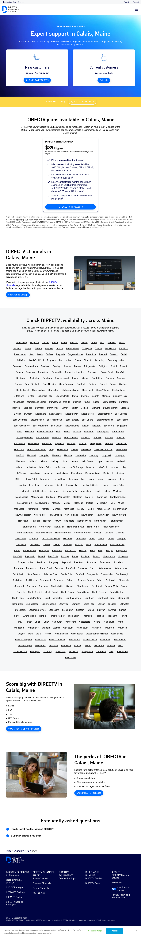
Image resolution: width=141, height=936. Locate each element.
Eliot (19, 431)
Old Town (67, 538)
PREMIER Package (15, 897)
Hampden (44, 455)
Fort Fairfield (42, 437)
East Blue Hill (87, 414)
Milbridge (78, 503)
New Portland (71, 515)
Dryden (17, 414)
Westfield (53, 645)
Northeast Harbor (82, 532)
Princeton (123, 556)
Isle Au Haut (60, 467)
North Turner (93, 526)
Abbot (55, 342)
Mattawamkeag (118, 497)
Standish (76, 604)
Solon (124, 586)
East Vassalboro (22, 425)
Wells (38, 633)
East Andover (55, 414)
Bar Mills (123, 348)
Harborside (81, 455)
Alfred (94, 342)
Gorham (109, 443)
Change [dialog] (21, 2)
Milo (112, 503)
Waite (120, 621)
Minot (121, 503)
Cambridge (97, 378)
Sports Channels (40, 878)
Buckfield (120, 372)
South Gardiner (117, 592)
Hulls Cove (31, 467)
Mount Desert (103, 509)
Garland (82, 443)
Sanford (80, 574)
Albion (84, 342)
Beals (40, 354)
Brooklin (124, 366)
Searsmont (45, 580)
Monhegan (19, 509)
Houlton (109, 461)
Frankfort (85, 437)
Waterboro (96, 627)
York (111, 651)
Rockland (118, 562)
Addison (74, 342)
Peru (100, 550)
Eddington (109, 425)
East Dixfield (121, 414)
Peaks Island (29, 550)
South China (83, 592)
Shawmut (19, 586)
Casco (113, 384)
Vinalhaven (109, 621)
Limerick (22, 485)
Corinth (95, 396)
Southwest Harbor (106, 598)
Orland (101, 538)
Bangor (98, 348)
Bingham (51, 360)
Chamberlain (38, 390)
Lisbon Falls (118, 485)
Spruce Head (32, 604)
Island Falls (45, 467)
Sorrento (21, 592)
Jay (124, 467)
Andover (112, 342)
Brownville (57, 372)
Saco (92, 568)
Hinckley (54, 461)
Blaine (78, 360)
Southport (89, 598)
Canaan (121, 378)
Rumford (70, 568)
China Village (102, 390)
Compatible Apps (67, 878)
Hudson (18, 467)
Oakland (120, 532)
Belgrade (60, 354)
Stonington (67, 610)
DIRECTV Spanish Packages (14, 903)
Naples (45, 342)
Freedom (109, 437)
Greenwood (121, 449)
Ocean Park (20, 538)
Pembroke (57, 550)
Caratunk (81, 384)
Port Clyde (53, 556)
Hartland (32, 461)
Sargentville (106, 574)
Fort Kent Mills (71, 437)
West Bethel (77, 633)
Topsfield (99, 616)
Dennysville (52, 408)
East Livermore (20, 419)
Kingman (34, 342)
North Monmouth (75, 526)
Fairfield (77, 431)
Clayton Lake (118, 390)
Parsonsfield (101, 544)
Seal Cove (17, 580)
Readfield (78, 562)
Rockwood (31, 568)
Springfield (123, 598)
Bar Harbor (110, 348)
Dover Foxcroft (110, 408)
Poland (41, 556)
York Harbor (70, 657)
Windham (99, 645)
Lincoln (59, 485)
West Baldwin (61, 633)
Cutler (87, 402)
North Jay (59, 526)
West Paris (105, 639)
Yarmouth (101, 651)
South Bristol (51, 592)
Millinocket (102, 503)
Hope (99, 461)
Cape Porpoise (66, 384)
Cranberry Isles (120, 396)
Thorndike (87, 616)
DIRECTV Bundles (94, 878)
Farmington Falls (25, 437)
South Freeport (99, 592)
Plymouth (30, 556)
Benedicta (91, 354)
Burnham (47, 378)
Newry (58, 520)
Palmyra (79, 544)
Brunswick (93, 372)
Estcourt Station (45, 431)
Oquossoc (81, 538)
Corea (75, 396)
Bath (31, 354)
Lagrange (44, 479)
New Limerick (55, 515)
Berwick (114, 354)
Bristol (114, 366)
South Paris (18, 598)
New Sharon (87, 515)
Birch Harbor (65, 360)
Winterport (35, 651)
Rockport (18, 568)
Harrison (20, 461)
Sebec (100, 580)
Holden (74, 461)
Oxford (57, 544)
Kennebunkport (92, 473)
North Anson (100, 520)
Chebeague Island (70, 390)
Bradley (56, 366)
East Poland (122, 419)
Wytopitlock (87, 651)
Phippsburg (121, 550)
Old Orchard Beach (51, 538)
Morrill (90, 509)
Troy (20, 621)
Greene (74, 449)
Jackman (114, 467)
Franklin (97, 437)
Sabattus (82, 568)
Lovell (98, 491)
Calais (85, 378)
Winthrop (48, 651)
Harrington (120, 455)
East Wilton (56, 425)
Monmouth (33, 509)
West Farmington (23, 639)
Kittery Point (31, 479)
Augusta (49, 348)
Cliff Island (19, 396)
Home (8, 851)
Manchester (64, 497)
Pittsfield (17, 556)
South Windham (73, 598)
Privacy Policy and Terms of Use (121, 896)
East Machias (37, 419)
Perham (82, 550)
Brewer (77, 366)
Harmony (94, 455)
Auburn (38, 348)
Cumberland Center (36, 402)
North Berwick (116, 520)
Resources (117, 882)
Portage (65, 556)
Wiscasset (61, 651)
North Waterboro (25, 532)
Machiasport (21, 497)
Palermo (67, 544)
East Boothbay (104, 414)
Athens (28, 348)
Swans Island (29, 616)
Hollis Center (87, 461)
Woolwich (73, 651)
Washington (82, 627)
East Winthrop (72, 425)
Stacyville (63, 604)
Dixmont (96, 408)
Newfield (36, 520)
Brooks (19, 372)
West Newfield (90, 639)
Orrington (121, 538)
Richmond (92, 562)
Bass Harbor (20, 354)
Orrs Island (21, 544)
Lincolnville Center (89, 485)
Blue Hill (88, 360)
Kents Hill (108, 473)
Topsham (112, 616)
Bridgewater (90, 366)
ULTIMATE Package (15, 892)
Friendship (47, 443)
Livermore (54, 491)
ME (28, 851)
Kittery (18, 479)
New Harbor (39, 515)
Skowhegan (82, 586)
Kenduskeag (62, 473)
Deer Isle (28, 408)
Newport (47, 520)
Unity (46, 621)
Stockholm (20, 610)
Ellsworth (29, 431)
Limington (48, 485)
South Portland (34, 598)
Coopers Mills (62, 396)
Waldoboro (19, 627)
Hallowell (31, 455)
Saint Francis (33, 574)
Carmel (103, 384)
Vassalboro (84, 621)
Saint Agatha (104, 568)
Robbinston (105, 562)
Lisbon (105, 485)
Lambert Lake (59, 479)
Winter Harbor (20, 651)
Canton (18, 384)
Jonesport (48, 473)
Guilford (20, 455)
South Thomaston (53, 598)
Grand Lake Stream (36, 449)
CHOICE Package (14, 887)
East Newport (72, 419)
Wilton (88, 645)
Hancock (56, 455)
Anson (122, 342)
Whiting (78, 645)
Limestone (34, 485)
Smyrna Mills (111, 586)
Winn (120, 645)
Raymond (66, 562)
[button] (70, 829)
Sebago (70, 580)
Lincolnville (71, 485)
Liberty (122, 479)
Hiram (64, 461)
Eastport (96, 425)
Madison (50, 497)
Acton (64, 342)
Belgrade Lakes (75, 354)
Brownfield (43, 372)
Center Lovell (22, 390)
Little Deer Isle (39, 491)
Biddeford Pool (36, 360)
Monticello (69, 509)
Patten (17, 550)
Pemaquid (44, 550)
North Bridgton (28, 526)
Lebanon (73, 479)
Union (37, 621)
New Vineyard (119, 515)
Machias (117, 491)
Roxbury (59, 568)
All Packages (12, 875)
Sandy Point (67, 574)
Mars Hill (89, 497)
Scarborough (122, 574)
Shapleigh (124, 580)
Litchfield (24, 491)
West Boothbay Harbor (97, 633)
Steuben (112, 604)
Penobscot (70, 550)
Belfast (49, 354)
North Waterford (44, 532)
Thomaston (73, 616)
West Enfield (117, 633)
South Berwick (35, 592)
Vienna (96, 621)
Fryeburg (59, 443)
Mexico (66, 503)
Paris (88, 544)
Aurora (59, 348)
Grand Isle (19, 449)
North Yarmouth (63, 532)
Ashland (17, 348)
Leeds (91, 479)
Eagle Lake (40, 414)
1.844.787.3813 (54, 330)
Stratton (80, 610)
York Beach (122, 651)
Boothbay (100, 360)
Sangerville (92, 574)
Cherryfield (87, 390)
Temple (42, 616)
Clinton (31, 396)
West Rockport (25, 645)
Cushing (77, 402)
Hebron (43, 461)
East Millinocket (54, 419)
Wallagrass (33, 627)
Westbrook (40, 645)
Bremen (67, 366)
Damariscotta (109, 402)
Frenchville (33, 443)
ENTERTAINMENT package (14, 881)
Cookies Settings (95, 931)
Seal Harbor (31, 580)
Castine (123, 384)
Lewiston (111, 479)
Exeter (67, 431)
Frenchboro (19, 443)
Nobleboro (69, 520)
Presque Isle (109, 556)
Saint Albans (120, 568)
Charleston (53, 390)
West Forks (40, 639)
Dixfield (84, 408)
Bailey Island (72, 348)
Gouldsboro (121, 443)
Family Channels (40, 888)
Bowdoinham (31, 366)
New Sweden (103, 515)
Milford (89, 503)
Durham (28, 414)
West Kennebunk (57, 639)
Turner (28, 621)
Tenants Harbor (56, 616)
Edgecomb (122, 425)
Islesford (102, 467)
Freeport (121, 437)
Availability (19, 851)
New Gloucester (23, 515)
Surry (16, 616)
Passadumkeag (117, 544)
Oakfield (109, 532)
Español (136, 2)
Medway (56, 503)
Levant (100, 479)
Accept (114, 931)
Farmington (118, 431)
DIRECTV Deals (92, 883)
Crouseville (18, 402)
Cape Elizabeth (32, 384)
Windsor (111, 645)
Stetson (101, 604)
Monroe (45, 509)
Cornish (106, 396)
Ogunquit (33, 538)
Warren (56, 627)
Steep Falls (89, 604)
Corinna (85, 396)
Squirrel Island (49, 604)
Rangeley (53, 562)
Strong (90, 610)
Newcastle (23, 520)
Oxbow (47, 544)
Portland (85, 556)
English (126, 2)
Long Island (85, 491)
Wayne (21, 633)
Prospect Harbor (25, 562)
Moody (80, 509)
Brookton (30, 372)
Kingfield (120, 473)
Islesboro (90, 467)
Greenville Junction (103, 449)
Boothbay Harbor (116, 360)
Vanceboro (70, 621)
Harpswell (106, 455)
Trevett (123, 616)
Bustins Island (62, 378)
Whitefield (66, 645)
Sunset (122, 610)
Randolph (41, 562)
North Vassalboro (111, 526)
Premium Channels (41, 883)
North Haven (45, 526)
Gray (51, 449)
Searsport (58, 580)
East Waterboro (40, 425)
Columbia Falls (45, 396)
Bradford (45, 366)
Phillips (109, 550)
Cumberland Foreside (59, 402)
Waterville (122, 627)
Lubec (107, 491)
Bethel (124, 354)
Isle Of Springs (76, 467)
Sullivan (101, 610)
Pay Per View (38, 893)
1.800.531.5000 (88, 327)
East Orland (87, 419)
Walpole (46, 627)
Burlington (34, 378)
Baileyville (87, 348)
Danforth (123, 402)
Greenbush (62, 449)
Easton (85, 425)
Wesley (47, 633)
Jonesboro (34, 473)
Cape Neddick (49, 384)
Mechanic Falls (24, 503)
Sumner (112, 610)
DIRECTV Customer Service (121, 876)
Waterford (109, 627)
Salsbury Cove (50, 574)
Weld (30, 633)
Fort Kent (56, 437)
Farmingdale (103, 431)
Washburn (68, 627)
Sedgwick (111, 580)
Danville (16, 408)
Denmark (39, 408)
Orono (111, 538)
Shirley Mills (57, 586)
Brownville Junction (74, 372)
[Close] (137, 931)
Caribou (92, 384)
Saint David (18, 574)
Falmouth (88, 431)
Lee (83, 479)
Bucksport (21, 378)
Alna (102, 342)
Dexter (74, 408)
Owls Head (35, 544)
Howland (120, 461)
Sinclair (70, 586)
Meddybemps (42, 503)
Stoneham (54, 610)
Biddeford (21, 360)
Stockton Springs (37, 610)
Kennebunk (76, 473)
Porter (75, 556)
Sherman (43, 586)
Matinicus (102, 497)
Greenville (86, 449)
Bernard (103, 354)
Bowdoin (17, 366)
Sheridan (31, 586)
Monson (57, 509)
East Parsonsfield (105, 419)
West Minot (74, 639)
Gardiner (71, 443)
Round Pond (46, 568)
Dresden (125, 408)
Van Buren (57, 621)
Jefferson (21, 473)
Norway (97, 532)
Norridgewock (84, 520)
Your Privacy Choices (123, 888)
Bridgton (103, 366)
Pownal (96, 556)
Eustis (96, 402)
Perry (92, 550)
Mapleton (77, 497)
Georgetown (95, 443)
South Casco (67, 592)
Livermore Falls (69, 491)
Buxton (75, 378)
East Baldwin (71, 414)
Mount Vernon (120, 509)
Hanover (68, 455)
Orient (92, 538)
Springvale (17, 604)
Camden (110, 378)
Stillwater (124, 604)
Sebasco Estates (86, 580)
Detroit (65, 408)
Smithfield (97, 586)
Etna (58, 431)
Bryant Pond (107, 372)
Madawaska (37, 497)
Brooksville (21, 342)
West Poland (120, 639)
